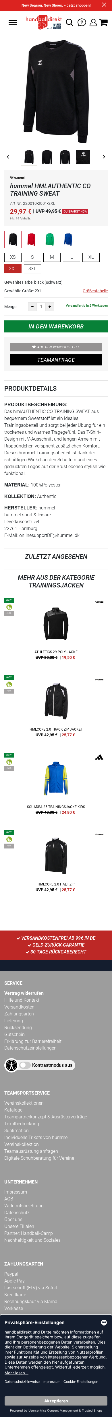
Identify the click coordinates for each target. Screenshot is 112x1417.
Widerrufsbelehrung (24, 1205)
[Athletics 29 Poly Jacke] (56, 631)
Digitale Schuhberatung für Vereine (39, 1158)
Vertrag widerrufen (24, 993)
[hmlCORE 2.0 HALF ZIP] (56, 863)
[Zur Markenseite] (17, 179)
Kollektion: (20, 496)
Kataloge (13, 1110)
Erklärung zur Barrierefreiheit (32, 1041)
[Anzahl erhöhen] (49, 306)
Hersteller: (20, 507)
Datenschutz (17, 1212)
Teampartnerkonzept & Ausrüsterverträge (45, 1117)
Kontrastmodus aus (52, 1065)
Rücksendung (18, 1027)
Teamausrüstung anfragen (31, 1151)
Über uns (13, 1219)
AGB (8, 1199)
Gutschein (14, 1034)
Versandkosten (19, 1007)
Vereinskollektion (21, 1144)
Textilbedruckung (21, 1123)
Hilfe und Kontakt (21, 1000)
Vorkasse (13, 1308)
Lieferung (13, 1020)
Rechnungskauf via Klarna (30, 1301)
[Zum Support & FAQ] (82, 22)
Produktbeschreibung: (35, 404)
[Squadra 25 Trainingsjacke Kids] (56, 786)
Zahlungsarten (19, 1014)
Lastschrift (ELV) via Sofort (30, 1288)
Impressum (15, 1192)
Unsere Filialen (19, 1226)
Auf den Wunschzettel (58, 347)
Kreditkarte (15, 1294)
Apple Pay (14, 1281)
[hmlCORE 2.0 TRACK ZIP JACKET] (56, 708)
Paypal (11, 1274)
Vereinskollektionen (24, 1103)
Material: (17, 484)
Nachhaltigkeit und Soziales (32, 1240)
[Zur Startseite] (42, 22)
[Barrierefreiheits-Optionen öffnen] (11, 1065)
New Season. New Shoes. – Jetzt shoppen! (56, 5)
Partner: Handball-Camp (28, 1233)
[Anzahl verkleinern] (32, 306)
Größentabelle (95, 291)
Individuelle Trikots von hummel (36, 1137)
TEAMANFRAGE (56, 360)
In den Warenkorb (56, 326)
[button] (13, 22)
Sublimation (16, 1130)
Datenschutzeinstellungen (30, 1048)
